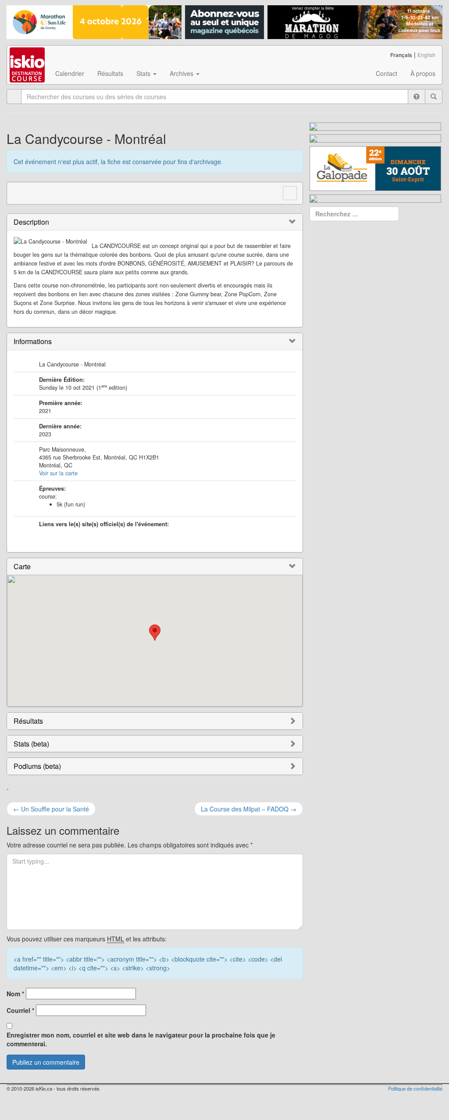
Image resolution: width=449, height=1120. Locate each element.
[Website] (18, 191)
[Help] (416, 96)
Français (401, 55)
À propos (422, 73)
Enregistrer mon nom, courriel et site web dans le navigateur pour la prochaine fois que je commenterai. (141, 1039)
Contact (386, 73)
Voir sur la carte (58, 473)
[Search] (433, 96)
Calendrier (69, 73)
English (426, 54)
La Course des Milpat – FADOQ (248, 808)
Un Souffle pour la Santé (51, 808)
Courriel (20, 1010)
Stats (144, 73)
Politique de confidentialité (415, 1088)
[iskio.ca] (28, 57)
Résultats (110, 73)
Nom (15, 993)
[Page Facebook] (35, 191)
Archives (182, 73)
